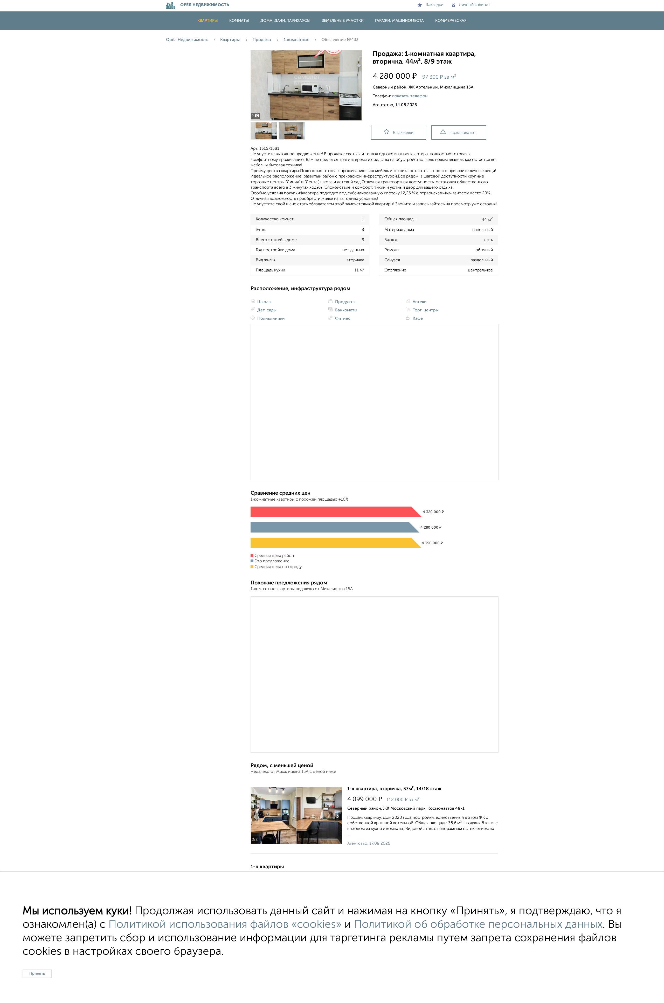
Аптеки (419, 302)
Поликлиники (270, 319)
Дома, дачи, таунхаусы (285, 21)
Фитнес (342, 319)
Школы (263, 302)
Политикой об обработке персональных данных (478, 924)
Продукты (344, 302)
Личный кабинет (474, 5)
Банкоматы (345, 310)
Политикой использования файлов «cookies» (225, 924)
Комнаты (239, 21)
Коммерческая (451, 21)
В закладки (403, 133)
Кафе (417, 319)
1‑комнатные (296, 40)
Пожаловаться (463, 133)
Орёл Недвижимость (187, 40)
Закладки (434, 5)
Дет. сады (266, 310)
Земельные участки (343, 21)
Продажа (262, 40)
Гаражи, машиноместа (399, 21)
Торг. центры (425, 310)
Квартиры (207, 21)
